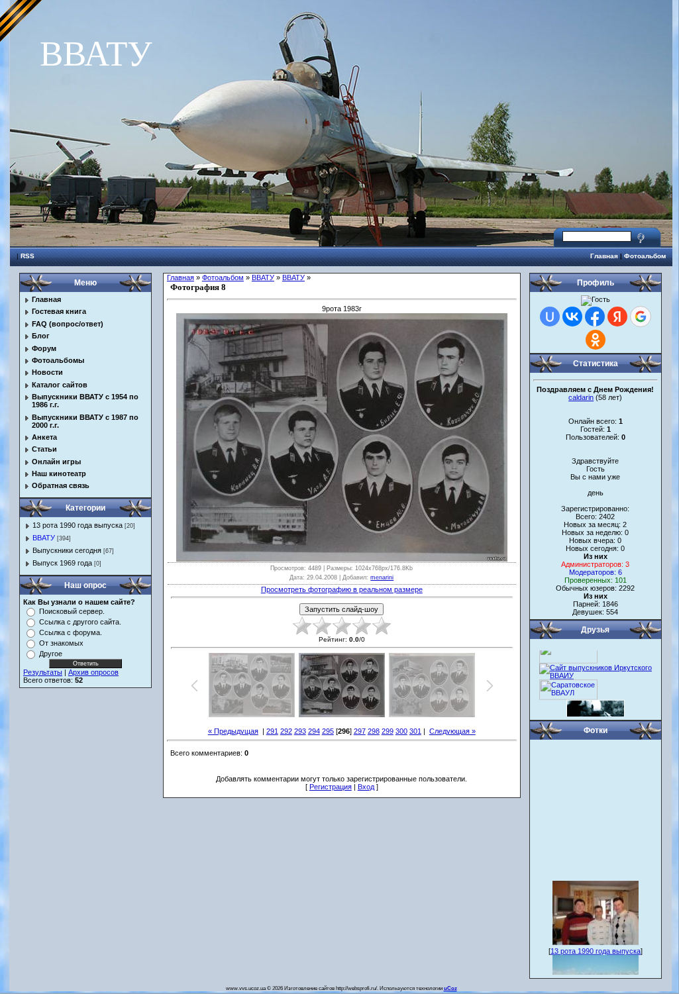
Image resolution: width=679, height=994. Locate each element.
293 (300, 731)
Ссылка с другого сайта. (80, 622)
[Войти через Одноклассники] (595, 340)
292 (286, 731)
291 (272, 731)
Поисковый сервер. (72, 611)
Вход (366, 787)
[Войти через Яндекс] (617, 316)
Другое (50, 654)
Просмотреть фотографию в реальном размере (342, 589)
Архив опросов (93, 672)
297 (360, 731)
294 (314, 731)
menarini (381, 577)
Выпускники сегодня (66, 550)
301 (415, 731)
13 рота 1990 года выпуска (77, 525)
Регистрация (330, 787)
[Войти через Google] (640, 316)
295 (328, 731)
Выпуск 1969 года (62, 563)
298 (374, 731)
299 (387, 731)
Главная (604, 256)
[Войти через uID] (550, 316)
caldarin (581, 397)
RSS (27, 256)
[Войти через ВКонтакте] (572, 316)
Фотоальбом (645, 256)
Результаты (42, 672)
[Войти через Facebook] (595, 316)
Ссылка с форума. (70, 632)
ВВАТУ (43, 538)
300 (401, 731)
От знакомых (61, 643)
